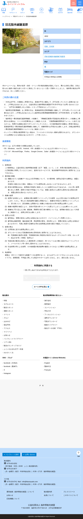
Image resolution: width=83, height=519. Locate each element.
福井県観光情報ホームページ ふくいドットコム (13, 3)
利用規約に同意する (43, 265)
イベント (41, 13)
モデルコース (13, 13)
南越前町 (56, 56)
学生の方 (47, 311)
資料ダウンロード (50, 318)
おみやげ (60, 13)
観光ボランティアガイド (13, 345)
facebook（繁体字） (11, 366)
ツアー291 (7, 342)
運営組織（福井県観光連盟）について (20, 492)
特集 (3, 13)
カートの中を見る (40, 287)
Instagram (7, 373)
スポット (22, 13)
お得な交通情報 (73, 3)
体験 (32, 13)
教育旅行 (47, 304)
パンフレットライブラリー (13, 339)
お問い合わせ (30, 454)
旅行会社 (47, 300)
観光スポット (8, 307)
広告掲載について (13, 499)
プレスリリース (69, 492)
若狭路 (50, 56)
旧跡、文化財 (49, 46)
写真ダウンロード (18, 16)
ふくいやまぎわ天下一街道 (13, 349)
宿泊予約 (69, 13)
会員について (49, 495)
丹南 (46, 56)
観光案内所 (48, 492)
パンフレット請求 (12, 454)
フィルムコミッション (52, 314)
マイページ (8, 332)
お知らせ (7, 335)
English (47, 363)
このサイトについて (70, 495)
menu (79, 4)
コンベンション (50, 307)
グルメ (51, 13)
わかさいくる (8, 352)
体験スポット (8, 311)
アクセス (79, 13)
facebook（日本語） (11, 363)
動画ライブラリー (50, 325)
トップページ (6, 16)
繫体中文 (47, 366)
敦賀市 (62, 56)
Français (47, 370)
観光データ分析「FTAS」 (53, 328)
